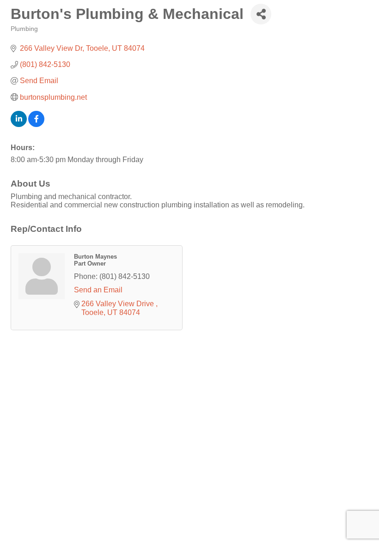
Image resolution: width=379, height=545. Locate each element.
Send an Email (98, 290)
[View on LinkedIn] (19, 124)
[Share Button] (261, 14)
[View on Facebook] (36, 124)
